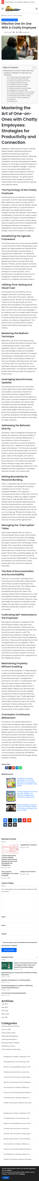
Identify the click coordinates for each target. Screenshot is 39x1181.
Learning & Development (9, 1039)
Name (4, 917)
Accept (6, 1177)
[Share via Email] (10, 825)
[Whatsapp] (20, 767)
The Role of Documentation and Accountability (22, 92)
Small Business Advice (8, 1046)
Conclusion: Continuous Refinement (19, 97)
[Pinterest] (24, 820)
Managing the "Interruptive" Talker (19, 90)
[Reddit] (29, 820)
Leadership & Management (10, 1036)
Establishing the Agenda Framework (19, 79)
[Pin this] (13, 767)
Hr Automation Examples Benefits (14, 993)
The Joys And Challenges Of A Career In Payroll (10, 873)
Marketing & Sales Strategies (11, 1042)
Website (4, 934)
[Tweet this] (10, 767)
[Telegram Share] (17, 767)
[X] (10, 820)
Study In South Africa (28, 872)
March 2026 (5, 1014)
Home (5, 15)
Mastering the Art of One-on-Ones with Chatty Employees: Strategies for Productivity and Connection (19, 73)
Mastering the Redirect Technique (18, 82)
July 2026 (5, 1004)
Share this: (13, 99)
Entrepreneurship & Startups (10, 1026)
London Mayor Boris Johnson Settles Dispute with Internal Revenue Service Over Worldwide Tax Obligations (9, 860)
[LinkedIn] (15, 820)
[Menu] (3, 9)
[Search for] (37, 9)
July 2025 (5, 1017)
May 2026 (5, 1007)
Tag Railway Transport (28, 845)
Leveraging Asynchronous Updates (19, 84)
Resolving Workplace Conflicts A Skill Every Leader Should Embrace (17, 987)
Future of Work (6, 1029)
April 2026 (5, 1010)
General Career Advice (15, 15)
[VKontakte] (5, 825)
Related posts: (14, 101)
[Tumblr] (20, 820)
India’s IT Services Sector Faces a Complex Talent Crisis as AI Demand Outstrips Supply (25, 965)
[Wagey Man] (13, 9)
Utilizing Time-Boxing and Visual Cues (20, 80)
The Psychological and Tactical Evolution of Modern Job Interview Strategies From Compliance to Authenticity (27, 794)
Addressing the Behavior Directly (18, 86)
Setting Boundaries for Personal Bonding (20, 88)
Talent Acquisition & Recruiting (11, 1049)
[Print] (15, 825)
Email (4, 925)
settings (22, 1174)
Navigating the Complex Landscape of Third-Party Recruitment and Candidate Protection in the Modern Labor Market (27, 781)
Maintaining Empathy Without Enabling (20, 95)
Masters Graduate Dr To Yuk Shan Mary (16, 980)
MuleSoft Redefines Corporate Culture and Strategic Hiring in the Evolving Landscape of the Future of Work (27, 807)
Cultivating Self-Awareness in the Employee (21, 94)
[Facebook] (5, 820)
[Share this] (6, 767)
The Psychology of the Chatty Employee (20, 77)
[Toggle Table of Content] (33, 68)
